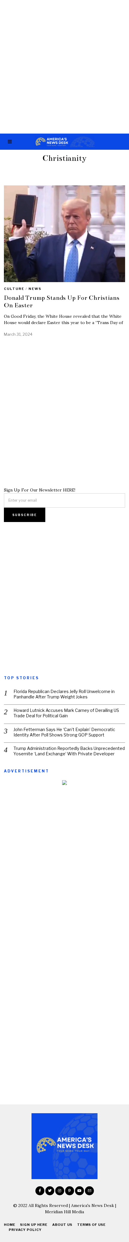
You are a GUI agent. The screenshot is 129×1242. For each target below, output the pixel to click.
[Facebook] (39, 1190)
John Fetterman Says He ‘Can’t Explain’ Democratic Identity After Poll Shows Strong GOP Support (64, 732)
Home (9, 1225)
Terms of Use (91, 1225)
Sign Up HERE (33, 1225)
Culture (14, 289)
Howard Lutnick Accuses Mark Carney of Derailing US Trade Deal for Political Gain (66, 713)
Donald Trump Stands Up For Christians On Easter (61, 301)
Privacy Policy (25, 1230)
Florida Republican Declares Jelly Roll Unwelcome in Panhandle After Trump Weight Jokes (64, 694)
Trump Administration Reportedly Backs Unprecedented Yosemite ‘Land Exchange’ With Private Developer (69, 751)
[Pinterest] (69, 1190)
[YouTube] (79, 1190)
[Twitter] (49, 1190)
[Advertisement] (64, 66)
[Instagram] (59, 1190)
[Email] (89, 1190)
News (34, 289)
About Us (62, 1225)
